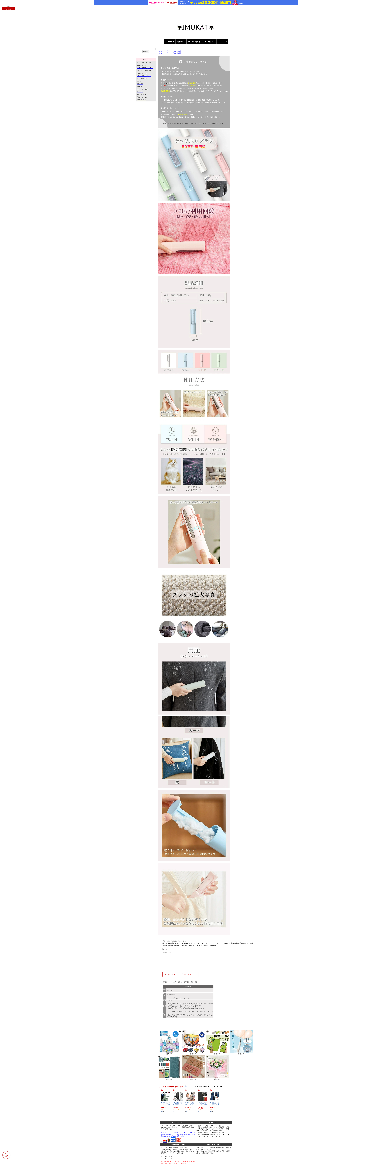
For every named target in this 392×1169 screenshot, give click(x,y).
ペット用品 (172, 51)
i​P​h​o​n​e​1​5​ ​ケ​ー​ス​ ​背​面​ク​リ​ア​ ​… (178, 1104)
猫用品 (179, 51)
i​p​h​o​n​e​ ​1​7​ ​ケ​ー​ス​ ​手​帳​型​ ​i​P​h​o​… (202, 1104)
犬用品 (179, 53)
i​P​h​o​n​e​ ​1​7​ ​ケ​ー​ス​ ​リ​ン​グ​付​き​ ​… (190, 1104)
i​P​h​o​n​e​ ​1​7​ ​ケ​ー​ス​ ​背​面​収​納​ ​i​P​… (214, 1104)
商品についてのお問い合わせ (173, 982)
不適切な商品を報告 (191, 982)
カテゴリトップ (163, 51)
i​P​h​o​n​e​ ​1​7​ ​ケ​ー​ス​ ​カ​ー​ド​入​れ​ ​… (165, 1104)
